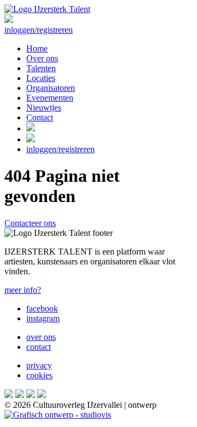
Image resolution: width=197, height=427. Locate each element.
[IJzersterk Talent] (47, 9)
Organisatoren (50, 88)
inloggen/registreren (38, 29)
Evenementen (49, 97)
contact (38, 346)
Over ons (42, 58)
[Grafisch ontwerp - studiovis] (57, 414)
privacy (39, 365)
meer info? (22, 290)
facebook (42, 308)
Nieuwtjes (43, 107)
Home (37, 48)
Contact (39, 117)
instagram (43, 318)
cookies (39, 375)
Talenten (41, 68)
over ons (41, 337)
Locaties (40, 78)
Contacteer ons (30, 223)
